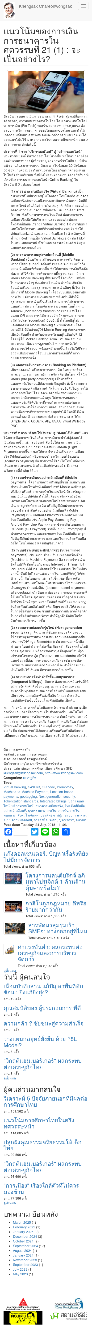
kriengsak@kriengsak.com (23, 773)
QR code (48, 787)
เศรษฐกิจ (29, 777)
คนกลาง (10, 815)
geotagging (28, 796)
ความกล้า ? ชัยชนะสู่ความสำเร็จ (44, 1023)
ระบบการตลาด (75, 815)
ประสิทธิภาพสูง (51, 815)
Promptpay (65, 787)
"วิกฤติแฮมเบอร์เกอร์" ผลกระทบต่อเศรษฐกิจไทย (43, 1063)
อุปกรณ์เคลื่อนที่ (15, 810)
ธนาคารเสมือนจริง (49, 805)
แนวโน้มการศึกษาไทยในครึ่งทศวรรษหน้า (39, 1123)
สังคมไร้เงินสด (27, 815)
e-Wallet (34, 787)
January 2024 (23, 1255)
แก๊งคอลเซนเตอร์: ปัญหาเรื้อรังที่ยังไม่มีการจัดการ (46, 856)
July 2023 (20, 1269)
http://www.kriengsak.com (64, 773)
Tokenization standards (21, 801)
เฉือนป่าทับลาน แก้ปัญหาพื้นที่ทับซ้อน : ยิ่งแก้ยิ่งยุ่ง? (43, 989)
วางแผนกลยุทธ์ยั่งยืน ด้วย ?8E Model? (40, 1041)
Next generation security (57, 796)
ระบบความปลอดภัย (18, 819)
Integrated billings (53, 801)
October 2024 (23, 1241)
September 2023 (25, 1264)
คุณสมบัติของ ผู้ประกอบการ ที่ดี (42, 1007)
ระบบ (53, 819)
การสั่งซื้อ (40, 819)
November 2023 (25, 1259)
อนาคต (81, 819)
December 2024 (25, 1236)
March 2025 (22, 1222)
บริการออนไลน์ (22, 805)
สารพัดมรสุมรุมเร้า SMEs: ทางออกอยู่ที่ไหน (57, 928)
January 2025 (23, 1231)
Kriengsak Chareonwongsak (45, 6)
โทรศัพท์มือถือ (75, 805)
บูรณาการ (66, 819)
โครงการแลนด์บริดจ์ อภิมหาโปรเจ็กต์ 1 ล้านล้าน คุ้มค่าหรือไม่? (55, 881)
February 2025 (24, 1227)
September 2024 (25, 1245)
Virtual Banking (15, 787)
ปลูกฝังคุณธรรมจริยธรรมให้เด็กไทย (43, 1145)
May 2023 (20, 1274)
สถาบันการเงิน (68, 810)
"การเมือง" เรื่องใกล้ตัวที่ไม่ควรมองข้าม (41, 1188)
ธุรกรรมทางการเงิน (42, 810)
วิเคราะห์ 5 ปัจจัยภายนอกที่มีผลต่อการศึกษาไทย (45, 1101)
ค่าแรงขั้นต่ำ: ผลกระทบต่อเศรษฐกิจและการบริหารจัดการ (50, 952)
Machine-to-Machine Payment (26, 791)
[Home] (9, 10)
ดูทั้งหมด (10, 970)
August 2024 (22, 1250)
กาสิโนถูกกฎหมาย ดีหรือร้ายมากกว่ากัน (55, 906)
